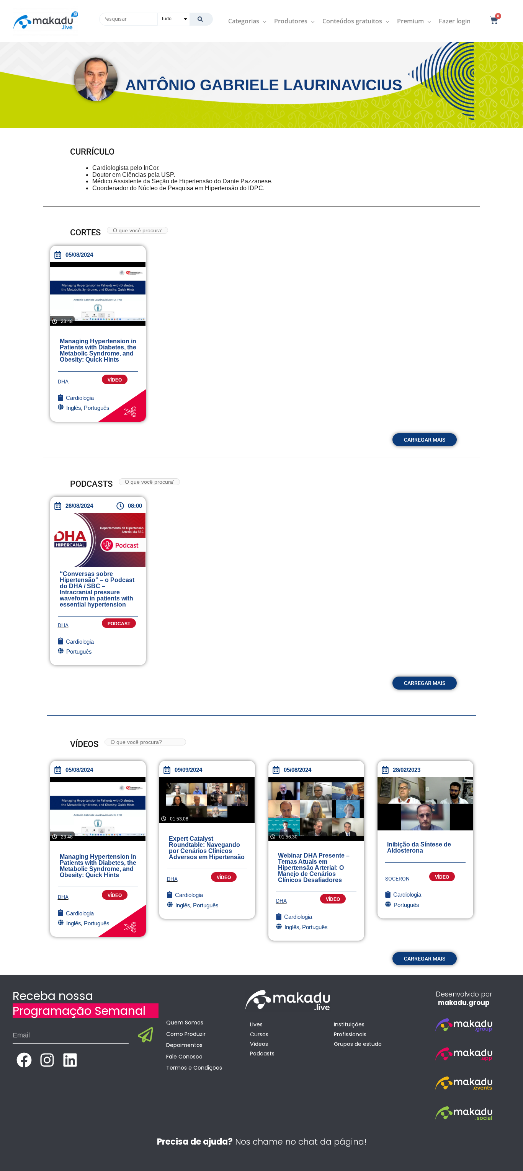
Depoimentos (184, 1045)
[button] (424, 439)
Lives (256, 1024)
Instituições (349, 1024)
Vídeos (259, 1044)
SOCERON (397, 879)
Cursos (259, 1034)
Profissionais (350, 1034)
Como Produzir (186, 1034)
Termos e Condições (194, 1068)
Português (79, 651)
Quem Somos (184, 1022)
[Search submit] (201, 19)
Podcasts (262, 1053)
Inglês (182, 905)
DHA (63, 381)
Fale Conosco (184, 1056)
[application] (262, 21)
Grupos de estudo (358, 1044)
